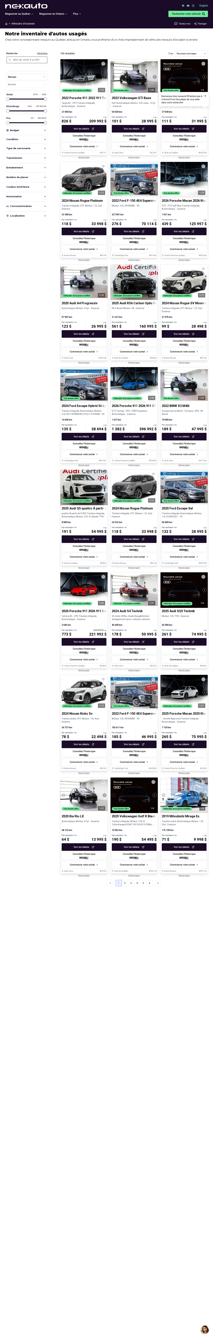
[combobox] (26, 77)
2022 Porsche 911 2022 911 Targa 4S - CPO (93, 98)
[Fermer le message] (205, 96)
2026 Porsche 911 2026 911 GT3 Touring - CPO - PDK (150, 406)
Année (9, 94)
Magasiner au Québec (17, 13)
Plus (75, 13)
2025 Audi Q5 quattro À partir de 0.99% (89, 508)
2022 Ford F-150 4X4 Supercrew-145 (138, 200)
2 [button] (124, 883)
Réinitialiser (42, 53)
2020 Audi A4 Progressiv (80, 303)
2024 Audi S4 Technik (127, 611)
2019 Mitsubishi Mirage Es (180, 816)
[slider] (7, 99)
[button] (158, 883)
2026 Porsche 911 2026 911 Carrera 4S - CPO (94, 611)
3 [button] (131, 883)
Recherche (12, 53)
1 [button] (118, 883)
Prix (8, 118)
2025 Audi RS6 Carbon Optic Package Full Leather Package (154, 303)
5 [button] (143, 883)
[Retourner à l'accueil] (6, 23)
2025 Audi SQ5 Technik (178, 611)
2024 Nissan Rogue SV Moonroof (186, 303)
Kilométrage (12, 106)
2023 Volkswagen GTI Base (131, 98)
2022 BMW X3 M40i (175, 406)
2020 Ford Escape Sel (177, 508)
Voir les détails (81, 128)
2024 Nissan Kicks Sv (77, 713)
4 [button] (137, 883)
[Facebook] (183, 5)
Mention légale (84, 157)
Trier (170, 53)
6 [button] (149, 883)
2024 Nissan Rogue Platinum (82, 200)
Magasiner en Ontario (51, 13)
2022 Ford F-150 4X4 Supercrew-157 (138, 713)
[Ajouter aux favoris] (103, 64)
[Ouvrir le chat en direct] (204, 1329)
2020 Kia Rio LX (73, 816)
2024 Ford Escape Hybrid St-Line (85, 406)
